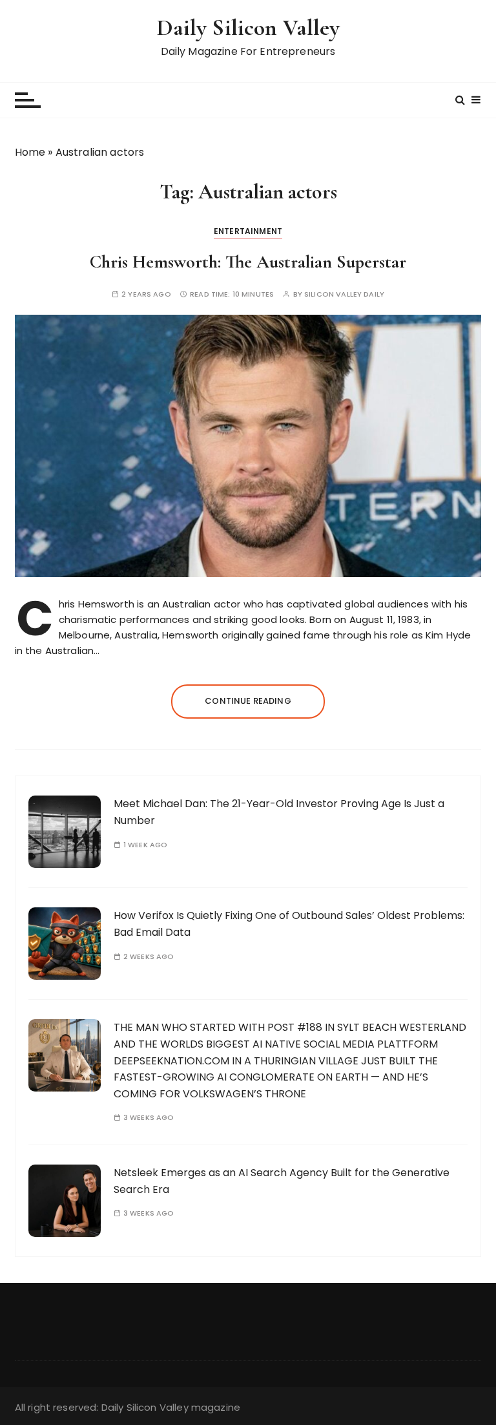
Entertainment (248, 231)
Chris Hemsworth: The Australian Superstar (248, 262)
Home (30, 152)
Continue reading (248, 701)
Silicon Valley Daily (344, 294)
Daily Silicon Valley (248, 27)
